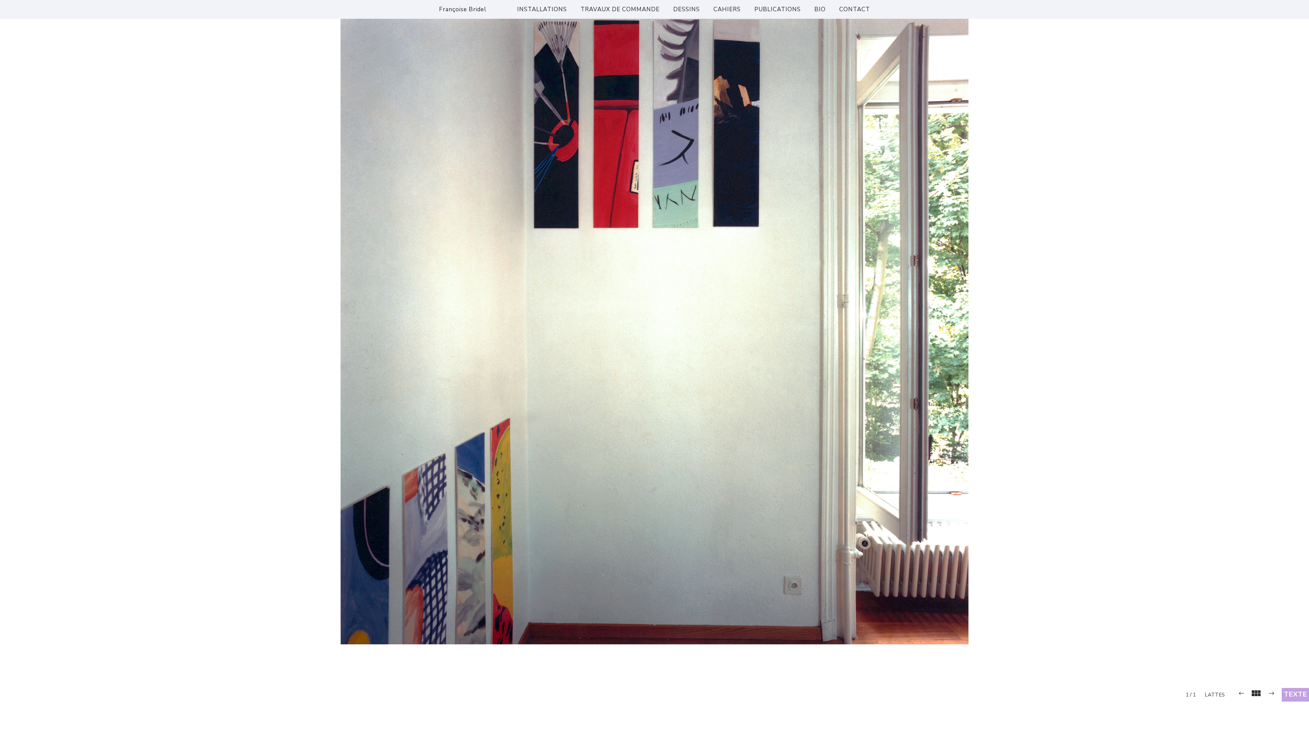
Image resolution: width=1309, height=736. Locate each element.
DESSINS (686, 9)
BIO (820, 9)
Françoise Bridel (462, 9)
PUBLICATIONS (777, 9)
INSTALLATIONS (542, 9)
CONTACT (854, 9)
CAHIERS (727, 9)
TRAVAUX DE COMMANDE (620, 9)
